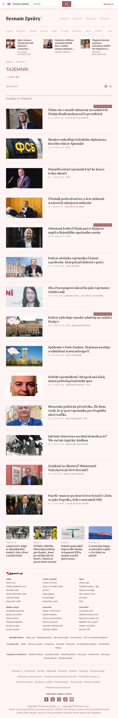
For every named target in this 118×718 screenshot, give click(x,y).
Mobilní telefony (36, 654)
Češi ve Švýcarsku (50, 622)
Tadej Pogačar (48, 594)
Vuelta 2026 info (50, 582)
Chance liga (84, 582)
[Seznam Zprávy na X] (53, 699)
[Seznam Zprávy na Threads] (65, 699)
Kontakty (62, 671)
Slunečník (60, 644)
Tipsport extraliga (86, 590)
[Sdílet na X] (110, 86)
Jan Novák (72, 266)
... (110, 30)
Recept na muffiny (14, 614)
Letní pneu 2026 (86, 610)
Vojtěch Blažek (75, 207)
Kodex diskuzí (61, 682)
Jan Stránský (74, 355)
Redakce (73, 671)
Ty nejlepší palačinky (15, 610)
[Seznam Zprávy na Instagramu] (59, 699)
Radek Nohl (72, 296)
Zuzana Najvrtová (24, 53)
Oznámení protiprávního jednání (60, 676)
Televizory (105, 654)
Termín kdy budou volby (16, 594)
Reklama (83, 671)
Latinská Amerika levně (53, 625)
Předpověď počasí (44, 637)
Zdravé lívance (12, 618)
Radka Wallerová (99, 53)
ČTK (68, 147)
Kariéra (40, 671)
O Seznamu (29, 671)
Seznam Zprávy (81, 325)
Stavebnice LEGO (52, 654)
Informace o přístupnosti (29, 676)
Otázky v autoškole (87, 625)
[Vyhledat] (66, 4)
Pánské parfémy (66, 658)
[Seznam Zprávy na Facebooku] (46, 699)
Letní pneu (82, 654)
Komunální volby (13, 601)
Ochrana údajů (97, 671)
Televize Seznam (24, 682)
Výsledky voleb (12, 590)
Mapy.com (30, 637)
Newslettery (76, 682)
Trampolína (49, 644)
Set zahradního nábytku (86, 644)
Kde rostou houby (61, 637)
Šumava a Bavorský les (52, 618)
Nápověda (51, 671)
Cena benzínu (76, 637)
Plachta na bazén (35, 644)
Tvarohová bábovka (14, 622)
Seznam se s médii (44, 682)
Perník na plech (12, 629)
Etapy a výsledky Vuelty (53, 586)
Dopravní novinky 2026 (89, 618)
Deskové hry (93, 654)
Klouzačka (70, 644)
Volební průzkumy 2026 (16, 586)
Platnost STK (84, 629)
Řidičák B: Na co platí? (88, 622)
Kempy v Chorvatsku (51, 610)
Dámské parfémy (68, 654)
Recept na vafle (12, 625)
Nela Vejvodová (74, 474)
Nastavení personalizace (58, 687)
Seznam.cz (108, 4)
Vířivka (58, 647)
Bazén (23, 644)
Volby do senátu (13, 597)
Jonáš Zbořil (63, 52)
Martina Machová (77, 444)
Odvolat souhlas (92, 682)
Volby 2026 (10, 582)
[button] (10, 43)
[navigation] (3, 4)
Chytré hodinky (50, 658)
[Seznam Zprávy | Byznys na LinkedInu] (72, 699)
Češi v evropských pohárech (95, 637)
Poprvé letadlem (50, 614)
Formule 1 (83, 597)
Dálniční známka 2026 (88, 614)
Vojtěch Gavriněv (92, 296)
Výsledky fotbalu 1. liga (89, 586)
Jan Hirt (46, 590)
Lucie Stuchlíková (77, 118)
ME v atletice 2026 (87, 594)
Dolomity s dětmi (50, 629)
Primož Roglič (48, 597)
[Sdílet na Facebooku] (105, 86)
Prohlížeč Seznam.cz (89, 676)
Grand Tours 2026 (50, 601)
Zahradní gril (104, 644)
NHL (81, 601)
